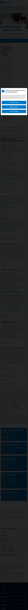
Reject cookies (14, 106)
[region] (14, 101)
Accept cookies (14, 102)
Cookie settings (14, 111)
